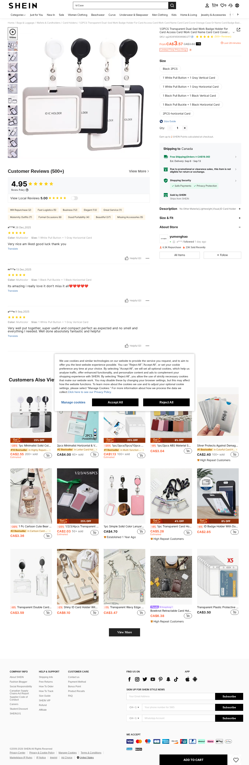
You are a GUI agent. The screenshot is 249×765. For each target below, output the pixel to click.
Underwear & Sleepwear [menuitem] (133, 14)
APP (187, 672)
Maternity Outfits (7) (21, 217)
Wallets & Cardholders (48, 22)
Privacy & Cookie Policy (41, 752)
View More (124, 632)
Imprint (53, 757)
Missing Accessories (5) (130, 217)
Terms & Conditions (91, 752)
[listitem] (31, 424)
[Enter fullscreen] (145, 155)
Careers (14, 704)
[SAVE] (236, 759)
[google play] (195, 681)
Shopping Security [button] (180, 180)
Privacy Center (17, 752)
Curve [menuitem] (112, 14)
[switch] (74, 198)
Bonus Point (74, 686)
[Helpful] (126, 258)
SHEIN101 (15, 713)
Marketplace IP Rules (21, 757)
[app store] (187, 681)
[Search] (172, 5)
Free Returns (46, 681)
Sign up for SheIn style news (145, 689)
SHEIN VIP (44, 700)
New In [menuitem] (51, 14)
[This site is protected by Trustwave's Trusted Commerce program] (129, 749)
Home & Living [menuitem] (188, 14)
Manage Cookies (68, 752)
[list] (153, 679)
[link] (214, 5)
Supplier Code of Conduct (19, 698)
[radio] (170, 68)
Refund (43, 705)
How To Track (46, 691)
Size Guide (45, 695)
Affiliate (43, 710)
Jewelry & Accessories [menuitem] (213, 14)
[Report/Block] (147, 258)
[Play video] (84, 93)
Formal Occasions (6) (50, 217)
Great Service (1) (112, 209)
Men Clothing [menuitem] (160, 14)
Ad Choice (66, 757)
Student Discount (19, 709)
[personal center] (207, 5)
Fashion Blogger (18, 681)
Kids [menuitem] (174, 14)
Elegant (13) (90, 209)
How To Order (46, 686)
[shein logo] (23, 5)
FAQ (70, 695)
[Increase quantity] (184, 128)
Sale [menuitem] (61, 14)
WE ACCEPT (133, 734)
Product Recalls (76, 691)
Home (11, 22)
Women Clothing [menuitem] (77, 14)
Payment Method (77, 681)
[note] (31, 440)
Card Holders (70, 22)
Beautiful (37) (103, 217)
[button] (230, 5)
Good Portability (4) (78, 217)
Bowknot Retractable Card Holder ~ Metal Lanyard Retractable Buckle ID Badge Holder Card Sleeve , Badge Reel (171, 610)
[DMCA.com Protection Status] (138, 749)
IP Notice (41, 757)
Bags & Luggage (25, 22)
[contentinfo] (184, 741)
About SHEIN (17, 677)
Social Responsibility (21, 686)
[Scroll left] (233, 15)
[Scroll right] (237, 15)
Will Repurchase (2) (20, 209)
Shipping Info (46, 677)
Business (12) (70, 209)
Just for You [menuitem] (36, 14)
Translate (13, 248)
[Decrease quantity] (170, 128)
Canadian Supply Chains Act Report (19, 692)
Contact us (73, 677)
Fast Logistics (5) (47, 209)
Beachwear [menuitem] (98, 14)
